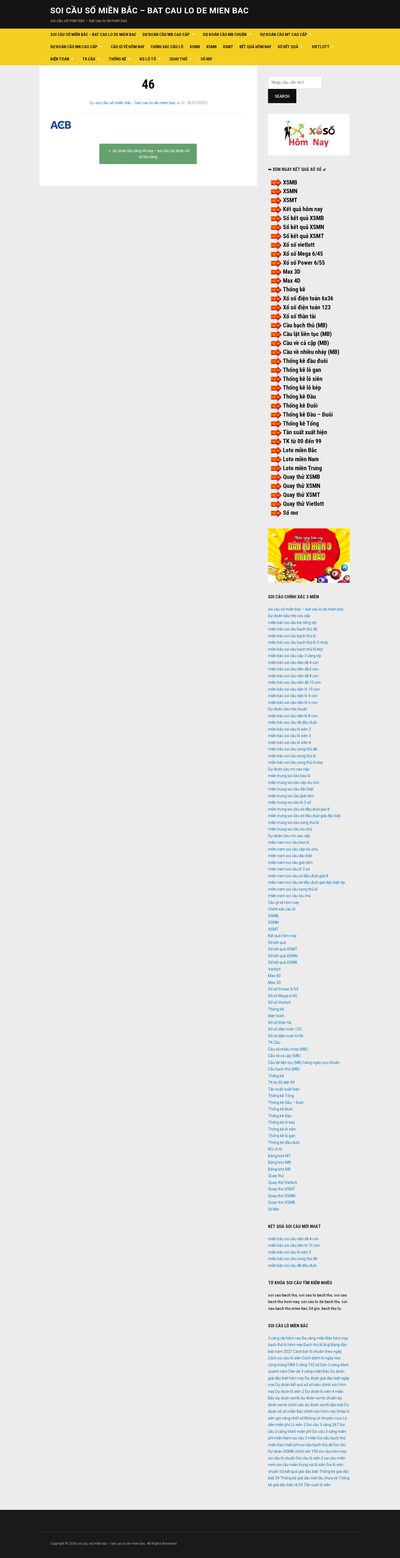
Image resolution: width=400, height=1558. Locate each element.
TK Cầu (88, 59)
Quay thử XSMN (301, 485)
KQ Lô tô (148, 59)
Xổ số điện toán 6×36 (285, 1036)
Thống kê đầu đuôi (305, 361)
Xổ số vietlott (299, 244)
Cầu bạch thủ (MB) (305, 325)
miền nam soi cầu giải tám (290, 862)
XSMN (211, 46)
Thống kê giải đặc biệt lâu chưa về (308, 1478)
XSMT (228, 46)
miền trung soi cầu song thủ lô (293, 822)
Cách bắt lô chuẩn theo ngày (317, 1351)
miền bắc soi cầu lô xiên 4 (289, 742)
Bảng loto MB (279, 1169)
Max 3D (291, 271)
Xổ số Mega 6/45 (303, 253)
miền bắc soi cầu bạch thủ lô (292, 636)
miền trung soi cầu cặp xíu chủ (293, 782)
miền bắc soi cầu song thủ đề (292, 749)
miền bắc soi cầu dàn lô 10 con (294, 689)
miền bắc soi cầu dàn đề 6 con (293, 669)
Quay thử (178, 59)
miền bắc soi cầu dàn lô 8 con (293, 716)
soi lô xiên (317, 1464)
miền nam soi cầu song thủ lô (293, 889)
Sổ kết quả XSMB (303, 218)
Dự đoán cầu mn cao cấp (73, 46)
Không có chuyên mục (323, 1418)
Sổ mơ (290, 512)
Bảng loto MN (279, 1162)
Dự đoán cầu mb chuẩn (225, 34)
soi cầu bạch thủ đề (316, 1445)
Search (282, 96)
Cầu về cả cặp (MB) (306, 343)
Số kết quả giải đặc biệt (298, 1471)
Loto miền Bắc (300, 450)
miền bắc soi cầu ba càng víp (292, 622)
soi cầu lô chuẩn (281, 1458)
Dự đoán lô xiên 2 (289, 1391)
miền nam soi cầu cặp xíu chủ (293, 849)
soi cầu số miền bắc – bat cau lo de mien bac (149, 10)
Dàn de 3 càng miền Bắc (308, 1371)
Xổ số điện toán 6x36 (308, 298)
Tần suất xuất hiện (305, 432)
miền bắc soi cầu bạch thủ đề (292, 629)
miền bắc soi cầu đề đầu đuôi (292, 722)
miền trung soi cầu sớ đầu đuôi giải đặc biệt (304, 816)
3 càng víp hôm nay (284, 1338)
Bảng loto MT (279, 1156)
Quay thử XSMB (301, 476)
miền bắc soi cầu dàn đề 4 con (293, 662)
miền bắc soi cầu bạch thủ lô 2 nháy (298, 642)
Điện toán (59, 59)
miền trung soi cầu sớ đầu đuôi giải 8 (299, 809)
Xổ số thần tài (299, 316)
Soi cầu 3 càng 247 (322, 1424)
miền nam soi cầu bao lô (288, 842)
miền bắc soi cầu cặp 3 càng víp (294, 656)
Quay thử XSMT (301, 494)
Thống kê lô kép (302, 387)
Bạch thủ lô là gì (316, 1345)
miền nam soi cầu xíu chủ (289, 896)
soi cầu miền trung (292, 1464)
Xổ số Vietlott (279, 1002)
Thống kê (117, 59)
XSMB (195, 46)
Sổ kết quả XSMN (303, 227)
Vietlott (321, 46)
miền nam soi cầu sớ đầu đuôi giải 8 (298, 876)
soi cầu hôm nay (333, 1451)
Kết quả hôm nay (255, 46)
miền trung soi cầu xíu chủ (290, 829)
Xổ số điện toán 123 (307, 307)
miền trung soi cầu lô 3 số (289, 802)
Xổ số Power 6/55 (304, 262)
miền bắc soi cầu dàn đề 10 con (294, 682)
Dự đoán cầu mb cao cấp (166, 34)
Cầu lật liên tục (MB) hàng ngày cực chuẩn (304, 1062)
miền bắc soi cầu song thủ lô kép (295, 762)
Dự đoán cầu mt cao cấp (283, 34)
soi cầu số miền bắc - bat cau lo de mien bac (135, 102)
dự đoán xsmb (287, 1398)
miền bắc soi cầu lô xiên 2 (289, 729)
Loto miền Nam (301, 459)
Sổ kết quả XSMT (303, 236)
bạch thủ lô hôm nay (285, 1345)
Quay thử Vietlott (303, 503)
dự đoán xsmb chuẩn (319, 1398)
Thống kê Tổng (301, 423)
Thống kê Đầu (299, 396)
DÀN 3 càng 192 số (303, 1365)
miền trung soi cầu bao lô (289, 776)
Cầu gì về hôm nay (127, 46)
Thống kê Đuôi (300, 405)
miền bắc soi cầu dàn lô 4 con (293, 696)
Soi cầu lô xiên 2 (309, 1458)
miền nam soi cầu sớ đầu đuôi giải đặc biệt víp (306, 882)
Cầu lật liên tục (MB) (307, 334)
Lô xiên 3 (298, 1424)
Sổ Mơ (206, 59)
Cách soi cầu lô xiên (284, 1358)
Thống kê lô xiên (302, 378)
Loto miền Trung (302, 468)
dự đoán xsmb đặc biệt (324, 1405)
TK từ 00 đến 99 (302, 441)
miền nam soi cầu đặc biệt (290, 856)
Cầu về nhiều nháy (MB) (311, 352)
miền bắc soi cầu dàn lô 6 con (293, 702)
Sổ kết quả (288, 46)
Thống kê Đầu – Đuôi (308, 414)
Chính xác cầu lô (167, 46)
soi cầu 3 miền (304, 1438)
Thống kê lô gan (302, 370)
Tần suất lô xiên (317, 1485)
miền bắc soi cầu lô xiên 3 (289, 736)
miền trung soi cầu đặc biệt (290, 789)
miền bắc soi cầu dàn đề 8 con (293, 676)
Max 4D (291, 280)
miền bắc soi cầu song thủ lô (292, 756)
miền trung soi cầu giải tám (291, 796)
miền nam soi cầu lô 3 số (289, 869)
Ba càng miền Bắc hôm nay (325, 1338)
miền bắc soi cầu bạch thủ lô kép (295, 649)
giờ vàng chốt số (290, 1418)
